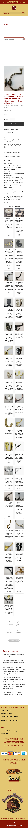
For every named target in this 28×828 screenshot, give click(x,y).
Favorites (9, 632)
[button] (9, 132)
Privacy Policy (20, 818)
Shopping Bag (18, 632)
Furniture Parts (14, 105)
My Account (10, 624)
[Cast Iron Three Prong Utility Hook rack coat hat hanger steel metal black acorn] (8, 496)
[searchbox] (14, 39)
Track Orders (18, 625)
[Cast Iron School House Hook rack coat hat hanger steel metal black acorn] (19, 327)
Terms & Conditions (7, 818)
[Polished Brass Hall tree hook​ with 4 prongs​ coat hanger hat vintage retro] (19, 571)
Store (5, 105)
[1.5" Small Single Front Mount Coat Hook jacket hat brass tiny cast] (8, 422)
